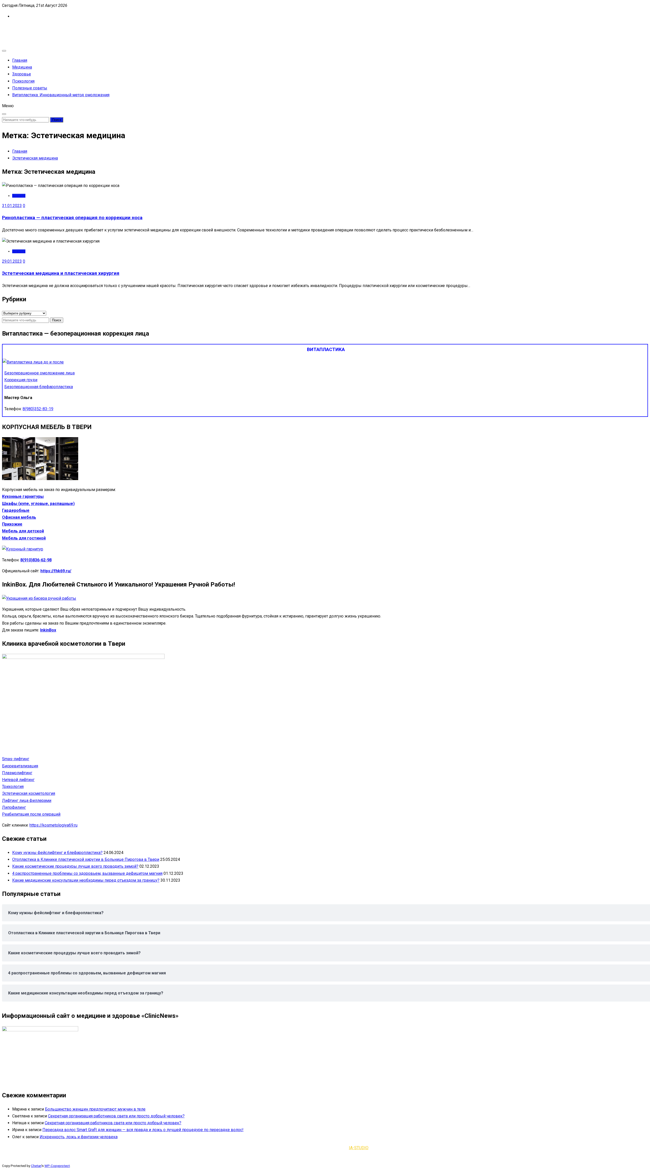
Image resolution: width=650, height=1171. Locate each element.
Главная (19, 60)
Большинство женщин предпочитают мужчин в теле (95, 1109)
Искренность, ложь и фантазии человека (79, 1136)
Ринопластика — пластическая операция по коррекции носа (72, 217)
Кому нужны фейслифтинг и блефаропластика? (57, 852)
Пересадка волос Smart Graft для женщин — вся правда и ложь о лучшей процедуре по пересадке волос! (142, 1129)
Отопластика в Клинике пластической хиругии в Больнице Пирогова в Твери (85, 859)
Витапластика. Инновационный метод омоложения (60, 94)
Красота (18, 196)
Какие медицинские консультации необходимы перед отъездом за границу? (85, 880)
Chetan (36, 1166)
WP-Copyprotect (57, 1166)
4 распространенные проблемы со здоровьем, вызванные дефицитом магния (87, 873)
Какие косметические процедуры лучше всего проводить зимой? (75, 866)
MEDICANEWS (15, 27)
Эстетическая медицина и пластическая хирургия (60, 273)
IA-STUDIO (358, 1147)
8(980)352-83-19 (38, 408)
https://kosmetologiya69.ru (53, 825)
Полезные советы (29, 88)
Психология (23, 81)
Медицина (22, 67)
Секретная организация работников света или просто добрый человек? (116, 1116)
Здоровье (21, 74)
